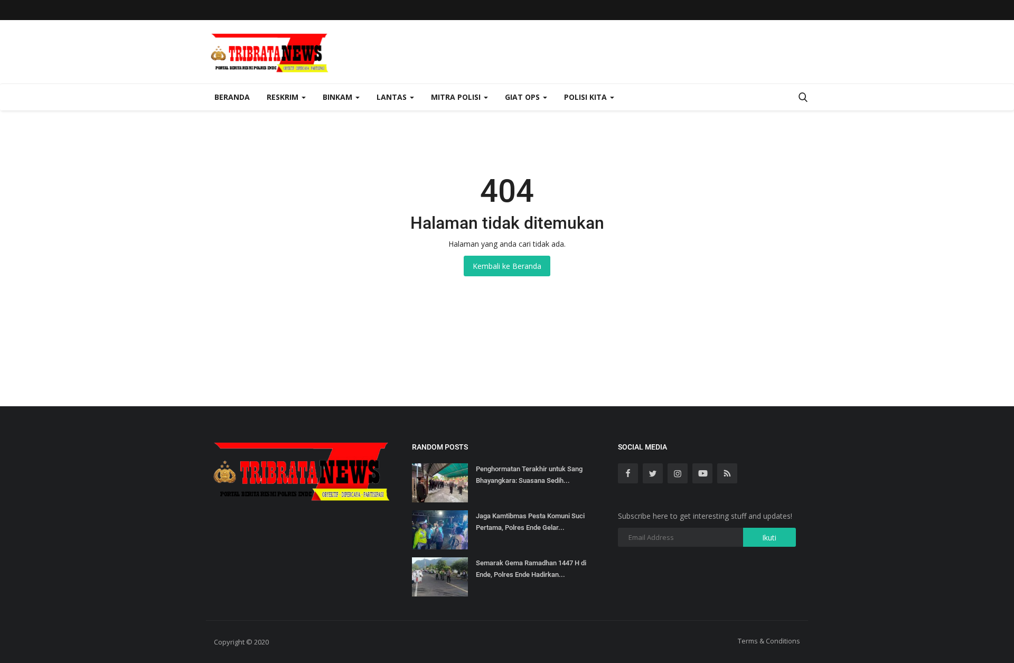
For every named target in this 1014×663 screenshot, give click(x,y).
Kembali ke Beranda (507, 266)
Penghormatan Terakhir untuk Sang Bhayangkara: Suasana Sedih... (529, 474)
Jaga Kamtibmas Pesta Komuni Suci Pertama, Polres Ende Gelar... (530, 521)
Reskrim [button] (284, 97)
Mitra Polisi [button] (457, 97)
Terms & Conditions (769, 641)
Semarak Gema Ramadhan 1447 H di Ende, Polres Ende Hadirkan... (531, 568)
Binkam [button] (338, 97)
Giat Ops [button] (523, 97)
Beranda (232, 97)
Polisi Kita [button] (586, 97)
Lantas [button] (393, 97)
